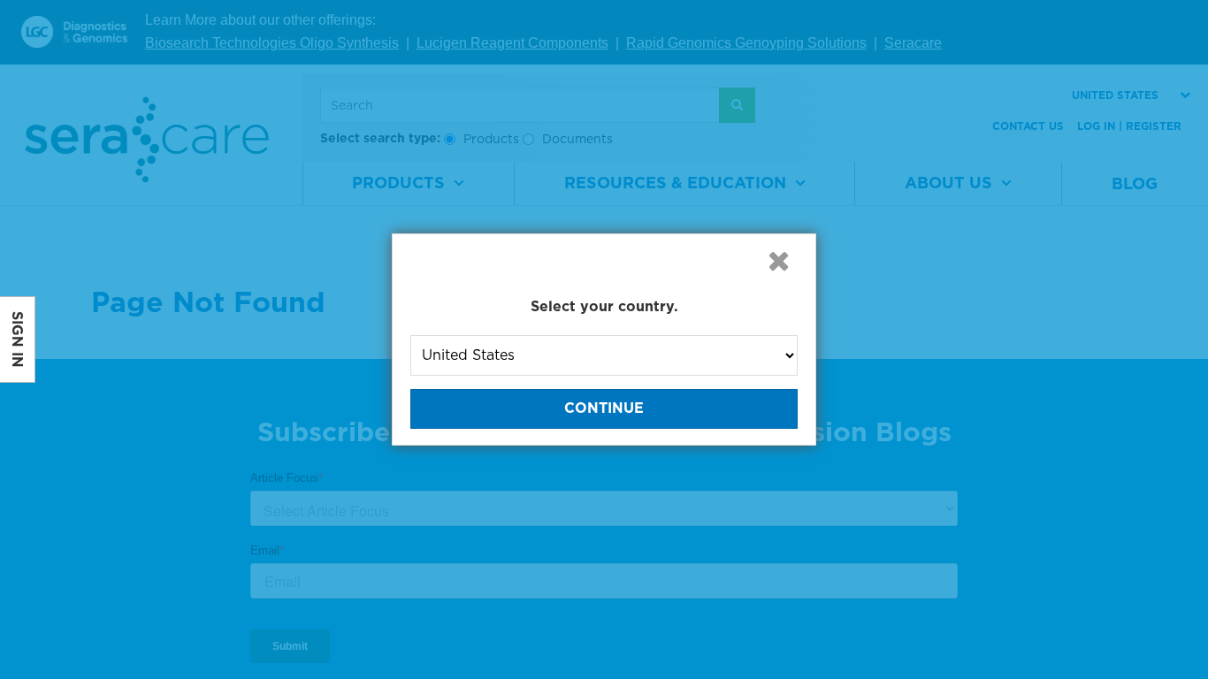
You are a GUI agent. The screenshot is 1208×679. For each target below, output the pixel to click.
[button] (778, 261)
